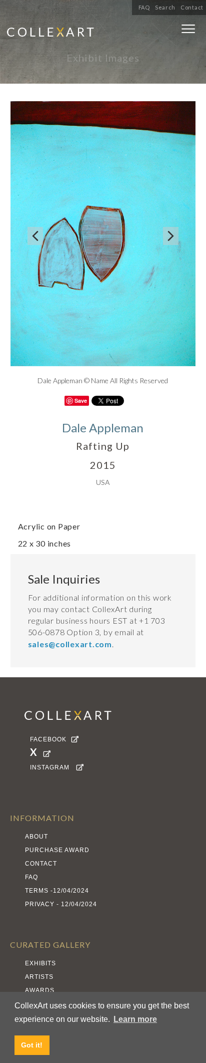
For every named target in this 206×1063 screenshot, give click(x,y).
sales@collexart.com (70, 644)
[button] (188, 31)
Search (165, 7)
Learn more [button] (135, 1019)
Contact (192, 7)
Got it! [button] (31, 1045)
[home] (77, 33)
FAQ (144, 7)
